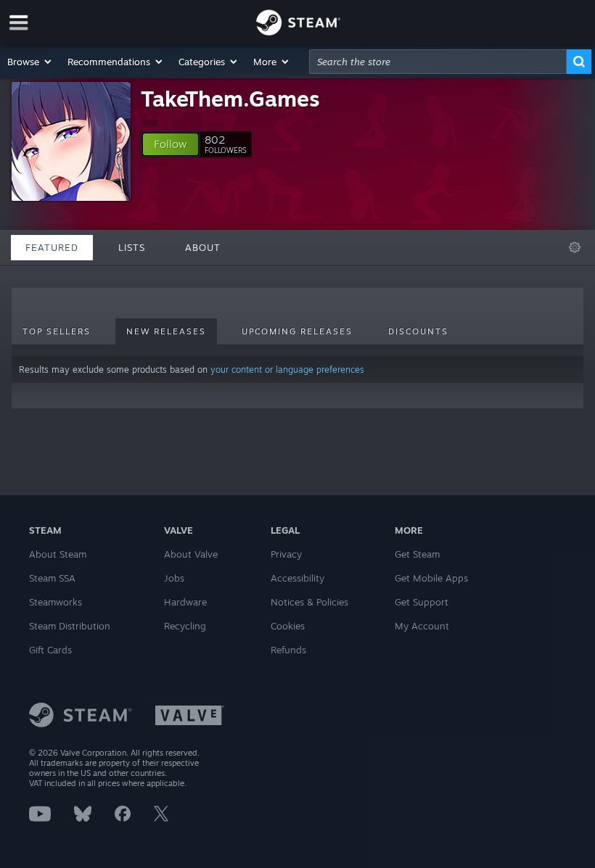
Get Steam (417, 554)
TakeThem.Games (230, 98)
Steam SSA (52, 578)
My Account (422, 626)
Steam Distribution (69, 626)
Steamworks (55, 602)
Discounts (418, 331)
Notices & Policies (309, 602)
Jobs (174, 578)
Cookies (288, 626)
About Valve (191, 554)
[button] (30, 61)
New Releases (166, 331)
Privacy (286, 554)
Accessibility (297, 578)
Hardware (185, 602)
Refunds (288, 650)
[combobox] (438, 61)
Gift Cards (50, 650)
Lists (131, 247)
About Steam (57, 554)
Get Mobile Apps (431, 578)
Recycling (185, 626)
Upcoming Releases (297, 331)
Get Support (421, 602)
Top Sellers (56, 331)
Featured (51, 247)
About (203, 247)
